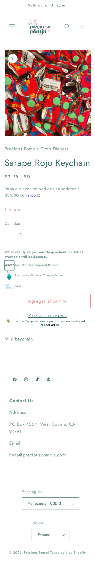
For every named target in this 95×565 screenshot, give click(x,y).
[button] (11, 26)
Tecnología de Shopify (68, 552)
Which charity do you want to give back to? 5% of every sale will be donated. (44, 254)
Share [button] (14, 210)
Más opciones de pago (47, 315)
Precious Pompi (36, 552)
